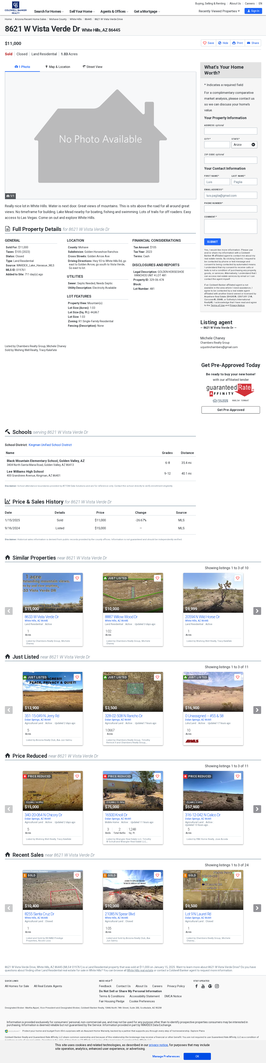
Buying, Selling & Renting (210, 3)
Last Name (238, 175)
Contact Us (123, 986)
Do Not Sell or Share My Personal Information (130, 991)
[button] (253, 11)
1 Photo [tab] (24, 67)
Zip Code (214, 154)
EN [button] (260, 3)
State (236, 138)
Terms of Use (218, 305)
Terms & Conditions (112, 996)
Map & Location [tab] (59, 67)
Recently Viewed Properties (218, 11)
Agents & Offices (113, 11)
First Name (211, 175)
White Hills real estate (140, 970)
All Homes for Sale (17, 986)
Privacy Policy (176, 986)
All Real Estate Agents (48, 986)
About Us (235, 3)
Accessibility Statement (144, 996)
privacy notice (158, 1045)
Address (214, 125)
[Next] (257, 611)
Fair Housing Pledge (111, 1001)
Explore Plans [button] (198, 1031)
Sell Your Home (81, 11)
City (207, 138)
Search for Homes (48, 11)
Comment (210, 216)
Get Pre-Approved (230, 410)
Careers (250, 3)
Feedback (105, 986)
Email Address (213, 189)
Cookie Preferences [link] (142, 1001)
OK (197, 1056)
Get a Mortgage (146, 11)
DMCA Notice (173, 996)
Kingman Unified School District (50, 445)
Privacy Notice (237, 305)
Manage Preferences (166, 1056)
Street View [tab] (94, 67)
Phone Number (213, 203)
